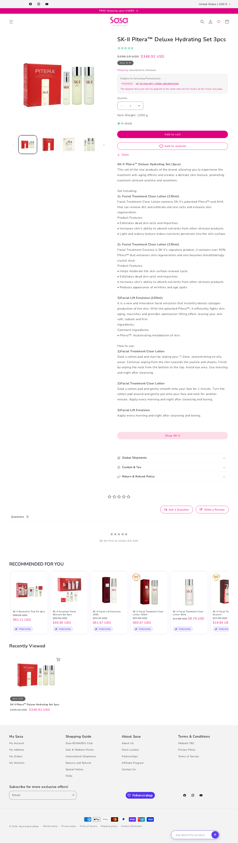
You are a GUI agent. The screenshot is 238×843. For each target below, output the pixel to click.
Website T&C (186, 743)
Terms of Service (188, 756)
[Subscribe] (72, 795)
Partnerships (130, 756)
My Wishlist (17, 763)
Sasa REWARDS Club (79, 743)
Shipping (122, 70)
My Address (16, 749)
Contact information (131, 826)
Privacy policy (68, 826)
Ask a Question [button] (179, 510)
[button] (11, 22)
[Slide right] (104, 144)
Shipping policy (109, 826)
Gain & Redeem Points (80, 749)
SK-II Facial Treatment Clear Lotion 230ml (148, 613)
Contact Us (129, 769)
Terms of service (88, 826)
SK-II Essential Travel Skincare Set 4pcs (64, 613)
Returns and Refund (78, 763)
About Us (128, 743)
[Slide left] (13, 144)
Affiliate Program (133, 763)
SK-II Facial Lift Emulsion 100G (107, 613)
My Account (16, 743)
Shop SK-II (172, 435)
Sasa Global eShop (29, 826)
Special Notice (74, 769)
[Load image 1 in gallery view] (27, 144)
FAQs (69, 776)
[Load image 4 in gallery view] (89, 144)
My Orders (15, 756)
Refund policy (50, 826)
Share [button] (125, 154)
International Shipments (81, 756)
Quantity (122, 98)
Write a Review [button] (214, 510)
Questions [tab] (17, 517)
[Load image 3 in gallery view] (69, 144)
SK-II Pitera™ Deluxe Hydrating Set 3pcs (34, 704)
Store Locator (130, 749)
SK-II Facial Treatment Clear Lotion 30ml (188, 613)
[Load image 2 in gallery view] (48, 144)
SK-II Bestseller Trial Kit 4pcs (29, 611)
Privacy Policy (186, 749)
